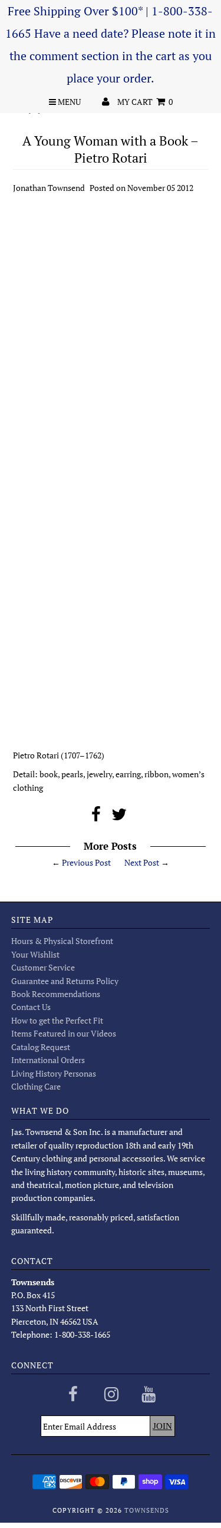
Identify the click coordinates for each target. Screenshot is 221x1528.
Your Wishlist (35, 954)
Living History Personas (53, 1073)
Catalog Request (40, 1046)
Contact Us (31, 1006)
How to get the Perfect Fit (57, 1020)
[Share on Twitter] (119, 817)
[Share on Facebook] (96, 817)
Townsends (146, 1510)
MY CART (145, 101)
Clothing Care (36, 1086)
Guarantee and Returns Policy (64, 980)
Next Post (141, 862)
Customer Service (43, 967)
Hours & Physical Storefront (62, 940)
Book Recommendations (55, 993)
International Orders (48, 1059)
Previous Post (86, 862)
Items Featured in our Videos (63, 1033)
